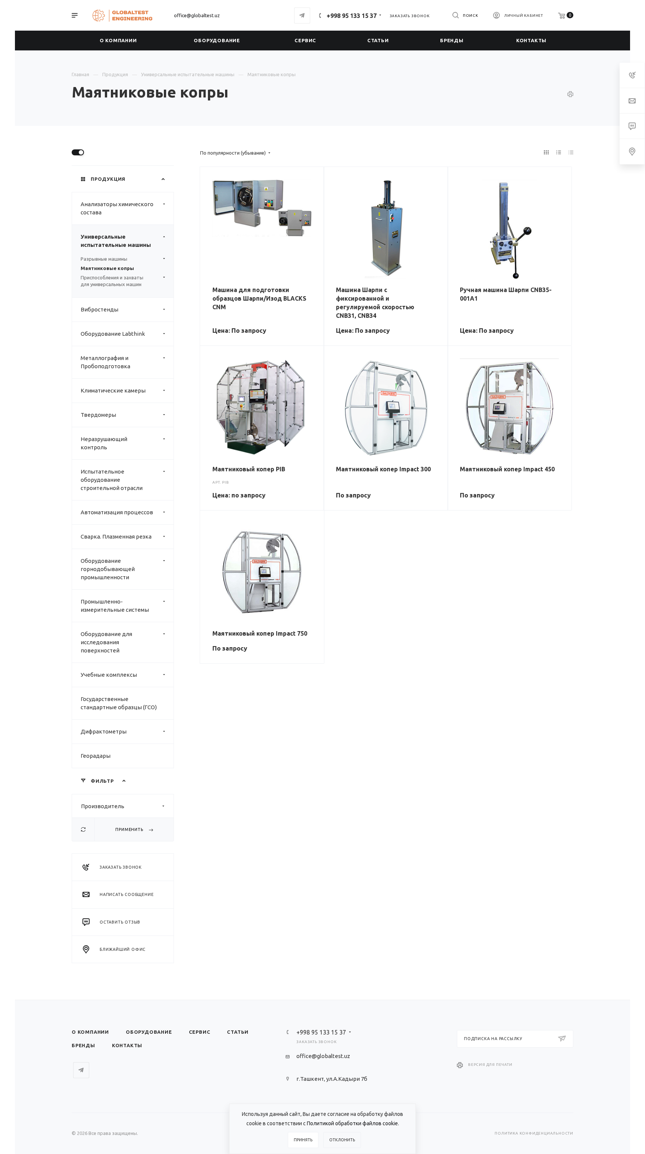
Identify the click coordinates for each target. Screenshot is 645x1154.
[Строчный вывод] (558, 152)
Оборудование (149, 1031)
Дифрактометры (104, 731)
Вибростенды (99, 309)
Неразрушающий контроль (104, 443)
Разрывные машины (104, 258)
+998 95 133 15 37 (352, 15)
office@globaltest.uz (197, 15)
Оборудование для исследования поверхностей (106, 642)
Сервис (200, 1031)
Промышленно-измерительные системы (115, 605)
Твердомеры (98, 415)
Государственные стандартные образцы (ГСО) (119, 703)
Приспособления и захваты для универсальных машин (112, 281)
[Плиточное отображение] (546, 152)
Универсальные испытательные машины (116, 240)
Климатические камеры (113, 390)
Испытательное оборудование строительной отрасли (112, 479)
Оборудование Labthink (113, 334)
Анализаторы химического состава (117, 208)
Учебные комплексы (109, 674)
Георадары (95, 756)
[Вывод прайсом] (571, 152)
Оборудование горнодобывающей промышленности (108, 569)
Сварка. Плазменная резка (116, 536)
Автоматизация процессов (117, 512)
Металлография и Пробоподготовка (105, 362)
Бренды (83, 1045)
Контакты (127, 1045)
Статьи (238, 1031)
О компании (90, 1031)
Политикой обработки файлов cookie (352, 1123)
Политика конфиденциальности (534, 1133)
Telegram (302, 15)
